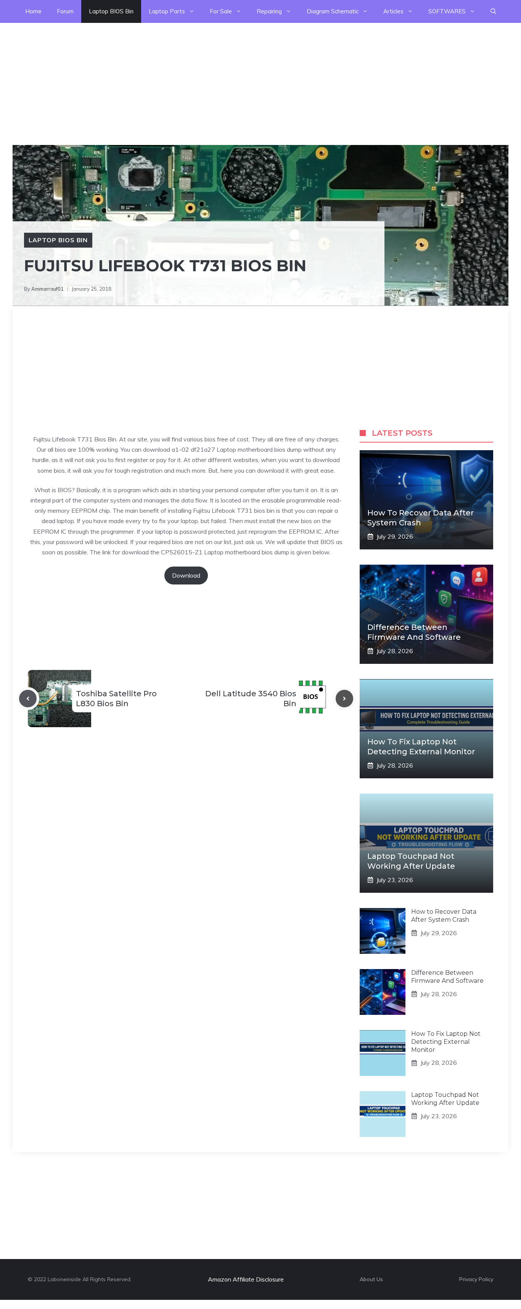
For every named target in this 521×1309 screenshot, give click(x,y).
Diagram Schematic (333, 11)
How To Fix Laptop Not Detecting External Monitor (446, 1041)
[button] (493, 11)
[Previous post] (27, 698)
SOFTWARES (447, 11)
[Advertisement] (229, 76)
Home (33, 11)
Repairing (269, 11)
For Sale (221, 11)
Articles (393, 11)
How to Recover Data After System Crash (443, 915)
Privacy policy (476, 1279)
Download (186, 575)
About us (371, 1279)
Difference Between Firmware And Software (447, 976)
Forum (65, 11)
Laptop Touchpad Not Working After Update (445, 1098)
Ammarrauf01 (47, 289)
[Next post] (344, 698)
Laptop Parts (167, 11)
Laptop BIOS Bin (111, 11)
